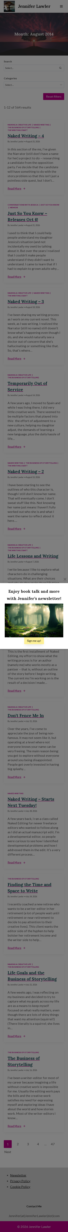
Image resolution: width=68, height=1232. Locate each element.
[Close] (65, 579)
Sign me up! (34, 640)
